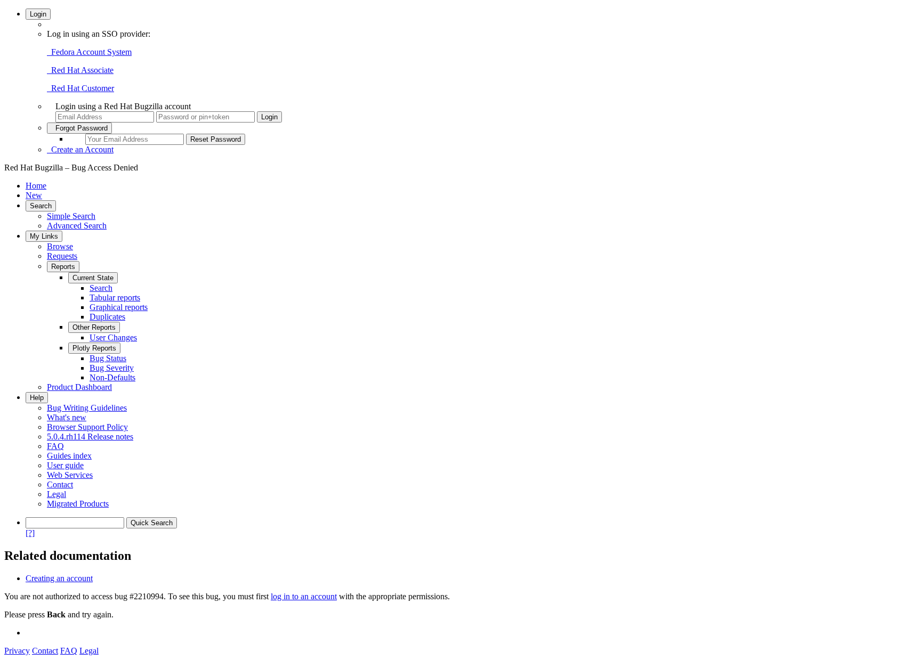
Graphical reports (119, 307)
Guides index (69, 455)
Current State (93, 278)
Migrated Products (78, 503)
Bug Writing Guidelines (87, 407)
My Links (44, 236)
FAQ (55, 446)
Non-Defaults (112, 377)
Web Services (70, 474)
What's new (66, 417)
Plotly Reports (94, 348)
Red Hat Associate (80, 70)
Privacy (17, 650)
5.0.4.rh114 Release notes (90, 436)
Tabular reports (115, 297)
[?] (30, 532)
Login (38, 14)
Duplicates (107, 316)
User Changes (113, 337)
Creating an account (59, 578)
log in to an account (304, 596)
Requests (62, 255)
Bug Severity (112, 367)
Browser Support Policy (87, 426)
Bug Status (108, 358)
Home (36, 185)
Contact (60, 484)
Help (37, 398)
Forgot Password (79, 128)
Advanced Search (77, 225)
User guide (65, 465)
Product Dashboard (79, 387)
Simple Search (71, 216)
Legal (56, 494)
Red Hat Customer (80, 88)
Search (41, 206)
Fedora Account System (89, 51)
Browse (60, 246)
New (34, 195)
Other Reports (94, 327)
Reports (63, 267)
